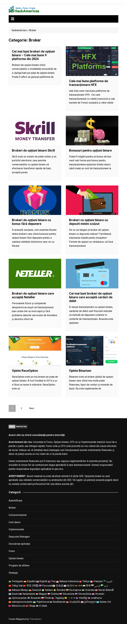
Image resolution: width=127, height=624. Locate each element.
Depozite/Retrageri (19, 536)
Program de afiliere (19, 565)
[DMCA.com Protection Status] (18, 426)
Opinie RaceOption (25, 371)
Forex (12, 551)
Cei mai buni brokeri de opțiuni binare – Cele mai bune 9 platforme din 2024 (33, 55)
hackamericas (19, 30)
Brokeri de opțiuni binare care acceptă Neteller (33, 295)
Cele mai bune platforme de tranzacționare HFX (88, 83)
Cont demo (14, 522)
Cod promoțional (17, 515)
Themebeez (35, 619)
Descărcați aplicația (19, 543)
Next (31, 408)
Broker (12, 507)
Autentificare (15, 500)
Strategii (13, 572)
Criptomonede (16, 529)
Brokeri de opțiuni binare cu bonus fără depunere (31, 222)
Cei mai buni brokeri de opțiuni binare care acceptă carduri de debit (90, 297)
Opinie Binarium (80, 371)
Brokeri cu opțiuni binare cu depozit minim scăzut (88, 222)
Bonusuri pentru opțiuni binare (90, 150)
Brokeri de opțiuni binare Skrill (33, 150)
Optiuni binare (16, 558)
